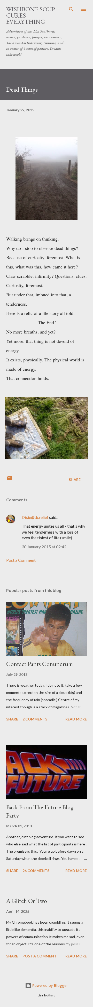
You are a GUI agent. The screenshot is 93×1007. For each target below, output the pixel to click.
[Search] (71, 9)
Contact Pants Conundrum (39, 664)
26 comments (35, 870)
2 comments (34, 719)
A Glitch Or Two (26, 901)
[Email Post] (9, 479)
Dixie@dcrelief (35, 517)
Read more (76, 719)
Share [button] (75, 479)
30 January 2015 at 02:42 (44, 546)
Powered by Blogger (49, 985)
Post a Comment (21, 560)
